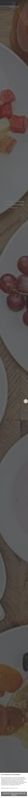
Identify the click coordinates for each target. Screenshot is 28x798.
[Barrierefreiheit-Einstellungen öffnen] (26, 401)
